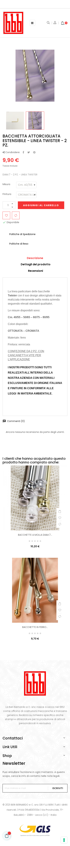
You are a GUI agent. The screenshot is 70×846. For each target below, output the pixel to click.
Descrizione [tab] (35, 258)
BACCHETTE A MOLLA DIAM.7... (35, 535)
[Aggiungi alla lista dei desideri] (6, 215)
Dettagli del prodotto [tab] (35, 264)
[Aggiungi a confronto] (16, 215)
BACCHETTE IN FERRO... (35, 627)
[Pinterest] (34, 152)
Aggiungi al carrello (41, 205)
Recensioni (35, 271)
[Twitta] (28, 152)
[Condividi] (23, 152)
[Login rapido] (55, 23)
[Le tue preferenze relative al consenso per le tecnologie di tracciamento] (64, 840)
